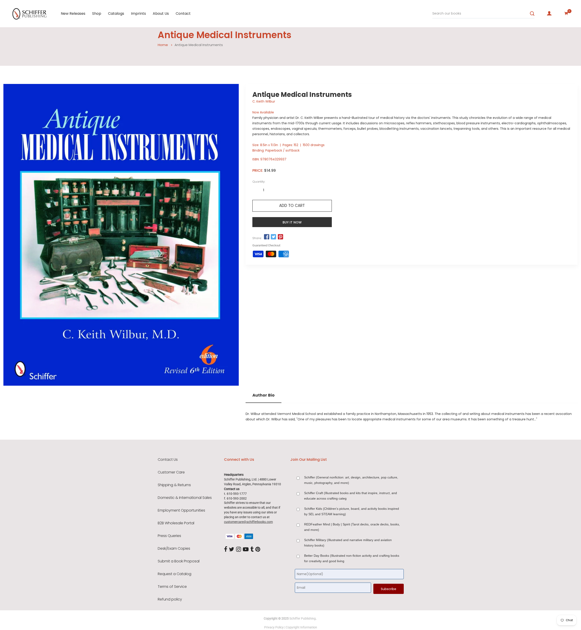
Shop (96, 13)
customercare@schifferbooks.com (248, 522)
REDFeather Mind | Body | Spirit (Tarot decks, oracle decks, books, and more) (352, 527)
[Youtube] (246, 549)
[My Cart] (566, 13)
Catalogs (116, 13)
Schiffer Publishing (302, 618)
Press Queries (169, 536)
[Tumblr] (252, 549)
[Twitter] (231, 549)
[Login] (549, 13)
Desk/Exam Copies (174, 548)
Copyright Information (301, 627)
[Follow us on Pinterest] (280, 237)
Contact (183, 13)
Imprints (138, 13)
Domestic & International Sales (185, 498)
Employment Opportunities (181, 510)
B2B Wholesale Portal (176, 523)
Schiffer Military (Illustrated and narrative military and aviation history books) (348, 542)
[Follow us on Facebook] (267, 237)
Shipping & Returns (174, 485)
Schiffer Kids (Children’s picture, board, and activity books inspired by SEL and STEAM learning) (351, 511)
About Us (161, 13)
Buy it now (292, 222)
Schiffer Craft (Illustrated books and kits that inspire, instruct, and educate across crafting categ (350, 495)
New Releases (73, 13)
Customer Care (171, 472)
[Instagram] (238, 549)
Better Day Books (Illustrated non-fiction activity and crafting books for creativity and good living (351, 558)
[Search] (532, 13)
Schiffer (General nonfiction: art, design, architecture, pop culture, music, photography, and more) (351, 480)
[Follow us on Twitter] (273, 237)
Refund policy (170, 599)
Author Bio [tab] (263, 395)
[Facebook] (225, 549)
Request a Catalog (174, 574)
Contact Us (168, 459)
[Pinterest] (257, 549)
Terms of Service (172, 586)
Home (163, 44)
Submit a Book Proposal (178, 561)
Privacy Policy (274, 627)
